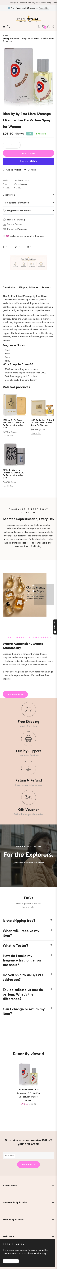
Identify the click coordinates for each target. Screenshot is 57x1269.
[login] (37, 26)
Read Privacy (40, 1253)
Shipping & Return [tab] (28, 287)
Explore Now (44, 8)
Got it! (11, 1261)
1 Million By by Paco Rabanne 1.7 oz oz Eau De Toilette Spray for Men (14, 424)
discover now (15, 694)
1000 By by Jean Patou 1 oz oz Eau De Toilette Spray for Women (42, 422)
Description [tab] (9, 287)
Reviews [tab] (46, 287)
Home (5, 35)
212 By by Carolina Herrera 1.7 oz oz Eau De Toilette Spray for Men (13, 474)
